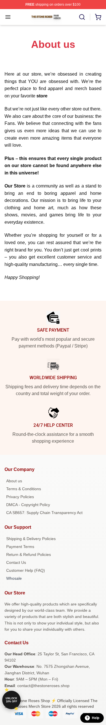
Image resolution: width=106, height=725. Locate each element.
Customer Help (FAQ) (25, 570)
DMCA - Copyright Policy (28, 504)
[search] (82, 17)
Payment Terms (20, 546)
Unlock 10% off (11, 700)
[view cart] (98, 17)
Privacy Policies (20, 496)
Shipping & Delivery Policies (31, 538)
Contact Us (16, 562)
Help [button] (95, 718)
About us (14, 481)
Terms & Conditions (23, 489)
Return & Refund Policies (28, 554)
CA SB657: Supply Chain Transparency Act (44, 512)
